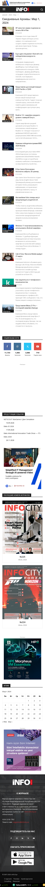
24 (40, 714)
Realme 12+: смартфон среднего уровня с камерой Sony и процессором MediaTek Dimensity (28, 117)
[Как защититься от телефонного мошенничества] (8, 283)
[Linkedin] (22, 838)
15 (28, 709)
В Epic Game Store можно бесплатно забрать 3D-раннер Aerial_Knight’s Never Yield (27, 171)
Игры (4, 175)
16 (34, 709)
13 (17, 709)
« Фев (4, 722)
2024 (10, 15)
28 (23, 718)
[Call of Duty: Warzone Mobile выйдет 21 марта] (8, 257)
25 (5, 718)
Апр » (10, 722)
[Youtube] (34, 838)
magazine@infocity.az (21, 822)
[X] (28, 838)
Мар (14, 15)
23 (34, 714)
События (5, 149)
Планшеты (6, 93)
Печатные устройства (6, 33)
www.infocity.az (30, 812)
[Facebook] (11, 838)
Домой (4, 15)
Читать (17, 344)
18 (5, 714)
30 (34, 718)
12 (11, 709)
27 (17, 718)
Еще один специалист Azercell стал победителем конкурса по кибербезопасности (29, 56)
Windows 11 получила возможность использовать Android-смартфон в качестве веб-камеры (29, 228)
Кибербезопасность (9, 286)
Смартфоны (6, 121)
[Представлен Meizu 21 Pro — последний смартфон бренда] (8, 308)
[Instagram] (17, 838)
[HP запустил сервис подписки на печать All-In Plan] (8, 31)
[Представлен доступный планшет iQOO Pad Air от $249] (8, 90)
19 (11, 714)
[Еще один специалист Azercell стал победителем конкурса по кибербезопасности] (8, 57)
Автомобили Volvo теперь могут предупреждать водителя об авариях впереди (28, 200)
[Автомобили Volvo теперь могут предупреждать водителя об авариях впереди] (8, 200)
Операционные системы (8, 231)
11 (5, 709)
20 (17, 714)
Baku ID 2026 (9, 426)
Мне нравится (7, 344)
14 (23, 709)
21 (23, 714)
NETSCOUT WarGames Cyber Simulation (19, 419)
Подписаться (38, 344)
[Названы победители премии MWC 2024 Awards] (8, 146)
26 (11, 718)
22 (28, 714)
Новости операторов (6, 59)
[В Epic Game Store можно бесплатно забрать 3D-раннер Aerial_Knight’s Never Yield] (8, 172)
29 (28, 718)
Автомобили (7, 203)
